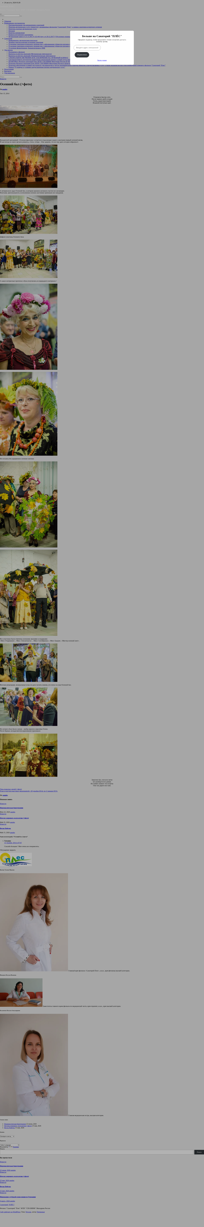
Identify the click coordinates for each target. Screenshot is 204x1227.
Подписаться (82, 55)
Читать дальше (102, 60)
